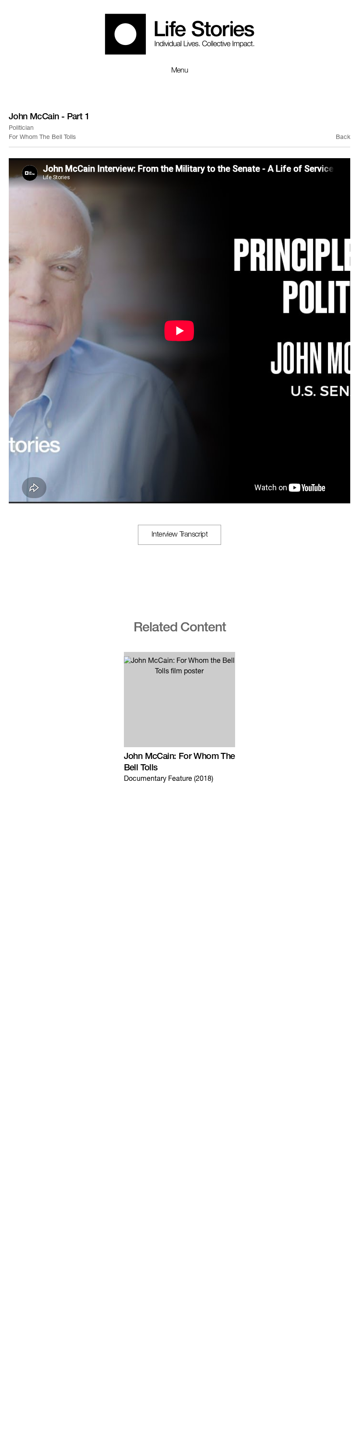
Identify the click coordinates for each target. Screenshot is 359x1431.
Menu (179, 71)
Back (343, 138)
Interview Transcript (179, 535)
